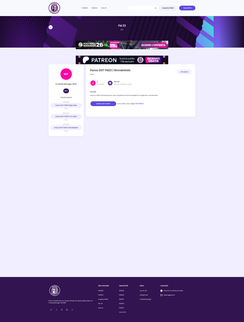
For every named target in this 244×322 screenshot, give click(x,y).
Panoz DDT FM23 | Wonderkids (66, 128)
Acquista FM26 (103, 299)
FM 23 (122, 26)
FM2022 (121, 295)
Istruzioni (184, 72)
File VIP (104, 8)
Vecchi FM (122, 312)
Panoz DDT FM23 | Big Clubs (66, 105)
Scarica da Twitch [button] (103, 104)
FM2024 (94, 8)
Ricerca (100, 308)
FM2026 (85, 8)
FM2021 (121, 299)
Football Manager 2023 (66, 84)
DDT (122, 30)
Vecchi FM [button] (187, 8)
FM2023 (121, 291)
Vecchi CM (143, 291)
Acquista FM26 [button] (168, 8)
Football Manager (145, 299)
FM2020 (121, 304)
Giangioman (144, 295)
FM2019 (121, 308)
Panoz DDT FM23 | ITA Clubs (66, 116)
